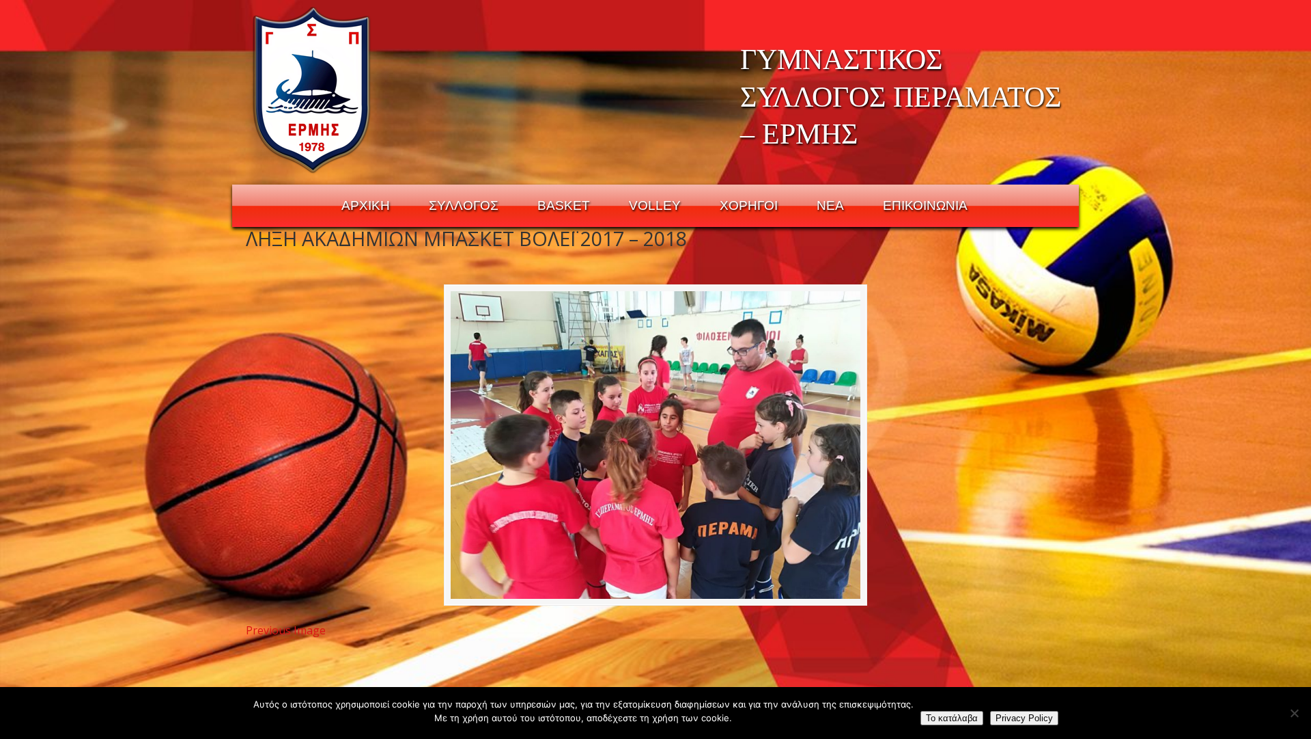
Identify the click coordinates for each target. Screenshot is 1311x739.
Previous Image (286, 630)
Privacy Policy (1024, 718)
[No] (1294, 713)
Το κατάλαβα (952, 718)
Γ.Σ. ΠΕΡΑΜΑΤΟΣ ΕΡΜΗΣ (312, 89)
